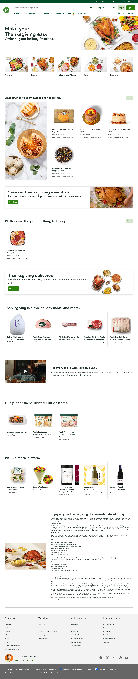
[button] (121, 7)
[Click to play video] (25, 371)
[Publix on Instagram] (113, 659)
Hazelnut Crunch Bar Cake (17, 432)
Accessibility (68, 669)
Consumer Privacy (84, 669)
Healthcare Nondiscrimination (44, 669)
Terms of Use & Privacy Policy (17, 669)
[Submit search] (60, 7)
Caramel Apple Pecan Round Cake (119, 130)
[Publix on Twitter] (107, 659)
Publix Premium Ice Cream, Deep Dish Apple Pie (68, 434)
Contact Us (29, 660)
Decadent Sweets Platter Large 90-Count (61, 169)
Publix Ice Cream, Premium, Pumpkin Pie (42, 433)
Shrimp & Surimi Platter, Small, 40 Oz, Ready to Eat (17, 251)
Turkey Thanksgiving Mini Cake (90, 130)
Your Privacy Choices (107, 669)
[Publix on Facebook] (100, 659)
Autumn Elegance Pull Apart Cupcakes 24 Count (63, 130)
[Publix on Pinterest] (120, 659)
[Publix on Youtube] (126, 659)
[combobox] (36, 7)
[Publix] (6, 10)
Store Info (17, 660)
